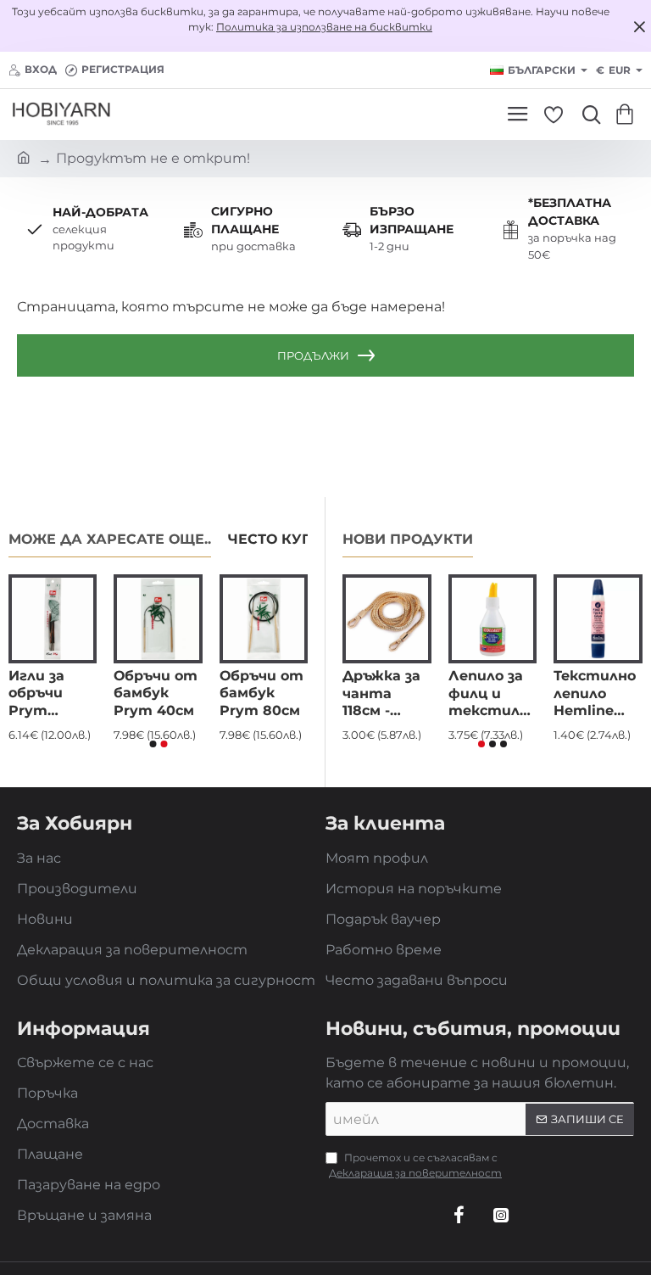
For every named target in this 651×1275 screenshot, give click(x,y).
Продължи (313, 355)
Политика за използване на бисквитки (324, 26)
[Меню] (517, 114)
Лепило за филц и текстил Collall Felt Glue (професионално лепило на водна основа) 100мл (492, 694)
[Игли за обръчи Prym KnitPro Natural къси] (52, 618)
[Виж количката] (627, 114)
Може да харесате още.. (109, 539)
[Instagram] (501, 1215)
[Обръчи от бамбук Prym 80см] (263, 618)
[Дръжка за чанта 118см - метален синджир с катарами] (387, 619)
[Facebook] (459, 1215)
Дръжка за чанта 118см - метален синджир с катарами (381, 694)
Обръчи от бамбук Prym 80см (261, 693)
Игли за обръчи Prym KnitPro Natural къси (36, 694)
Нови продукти (407, 539)
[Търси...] (587, 114)
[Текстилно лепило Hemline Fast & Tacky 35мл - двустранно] (598, 619)
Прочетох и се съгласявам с (415, 1165)
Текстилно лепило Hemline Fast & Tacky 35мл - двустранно (598, 694)
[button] (152, 744)
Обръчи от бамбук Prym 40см (156, 693)
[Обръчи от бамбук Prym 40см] (157, 618)
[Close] (639, 26)
